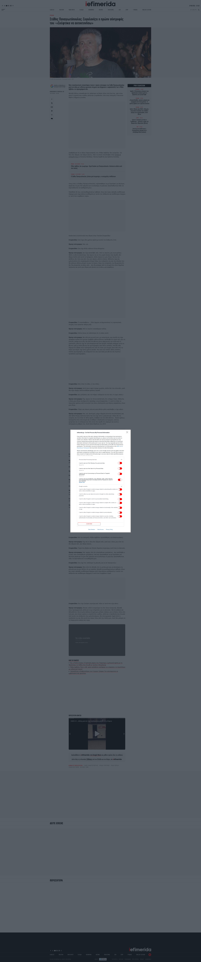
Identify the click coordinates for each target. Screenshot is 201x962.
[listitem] (100, 459)
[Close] (127, 432)
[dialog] (100, 481)
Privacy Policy (109, 529)
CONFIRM (89, 523)
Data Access (100, 529)
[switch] (120, 463)
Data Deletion (91, 529)
